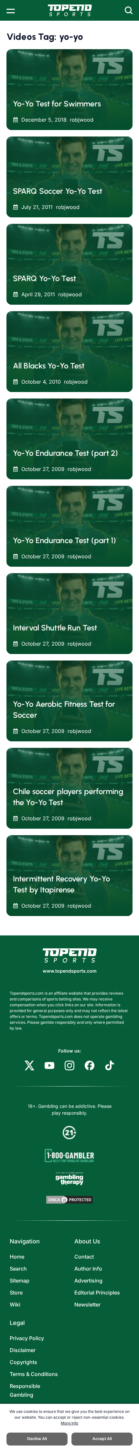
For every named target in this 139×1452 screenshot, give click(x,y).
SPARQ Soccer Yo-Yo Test (57, 191)
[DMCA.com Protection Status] (69, 1200)
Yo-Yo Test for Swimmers (57, 103)
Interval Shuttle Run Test (55, 627)
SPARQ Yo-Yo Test (44, 278)
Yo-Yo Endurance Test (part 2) (65, 453)
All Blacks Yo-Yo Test (49, 365)
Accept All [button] (102, 1438)
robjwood (81, 119)
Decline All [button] (37, 1438)
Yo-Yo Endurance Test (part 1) (64, 540)
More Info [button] (69, 1423)
